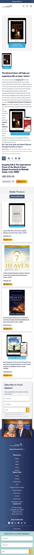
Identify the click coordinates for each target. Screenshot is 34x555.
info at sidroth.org (17, 514)
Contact (17, 496)
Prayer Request (17, 490)
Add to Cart (21, 181)
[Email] (19, 158)
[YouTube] (19, 523)
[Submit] (28, 410)
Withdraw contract (17, 502)
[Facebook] (9, 158)
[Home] (7, 6)
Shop (17, 467)
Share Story (17, 493)
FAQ (17, 484)
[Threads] (25, 523)
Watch (17, 459)
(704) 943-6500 (17, 512)
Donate (17, 479)
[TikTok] (22, 523)
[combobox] (8, 181)
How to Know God (16, 449)
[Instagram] (12, 523)
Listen (17, 461)
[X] (12, 158)
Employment (17, 499)
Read (17, 464)
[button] (32, 1)
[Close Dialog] (32, 533)
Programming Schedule (17, 487)
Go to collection (17, 196)
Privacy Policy (17, 529)
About (17, 476)
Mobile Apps (17, 482)
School (17, 470)
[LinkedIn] (16, 158)
